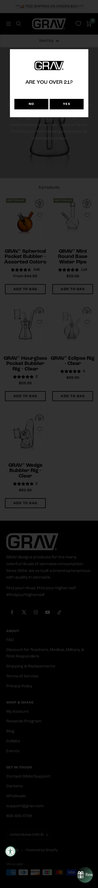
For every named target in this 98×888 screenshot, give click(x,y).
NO (31, 104)
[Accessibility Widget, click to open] (10, 851)
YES (67, 104)
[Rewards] (85, 875)
